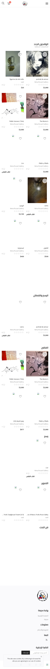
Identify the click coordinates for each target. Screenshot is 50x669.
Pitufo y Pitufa (43, 163)
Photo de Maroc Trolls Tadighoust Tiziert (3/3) (13, 514)
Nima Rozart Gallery (41, 81)
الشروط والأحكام (42, 629)
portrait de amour (42, 79)
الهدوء (21, 205)
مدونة (46, 619)
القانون (46, 248)
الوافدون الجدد (41, 44)
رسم (46, 436)
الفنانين (44, 347)
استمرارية (21, 248)
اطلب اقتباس (6, 171)
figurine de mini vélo (17, 79)
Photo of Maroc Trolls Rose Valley (37, 514)
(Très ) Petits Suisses (16, 121)
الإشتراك (25, 652)
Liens (46, 205)
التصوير (45, 483)
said (22, 81)
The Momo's (43, 121)
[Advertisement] (25, 24)
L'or (22, 163)
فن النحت (44, 527)
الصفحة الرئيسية (43, 615)
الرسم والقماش (40, 295)
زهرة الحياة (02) (18, 421)
